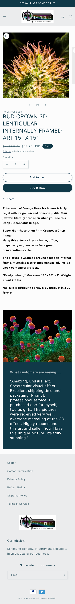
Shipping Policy (17, 495)
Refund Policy (16, 487)
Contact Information (20, 471)
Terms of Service (18, 503)
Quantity (8, 157)
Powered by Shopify (48, 598)
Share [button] (10, 198)
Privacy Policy (16, 479)
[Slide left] (29, 105)
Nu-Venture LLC (32, 598)
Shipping (7, 151)
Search (11, 462)
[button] (5, 17)
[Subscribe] (64, 575)
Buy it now (37, 188)
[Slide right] (46, 105)
